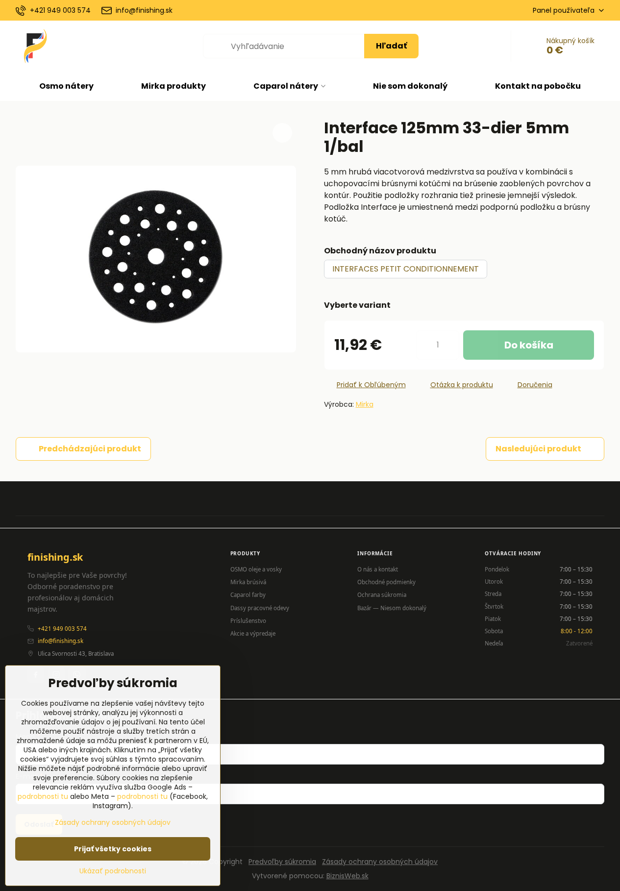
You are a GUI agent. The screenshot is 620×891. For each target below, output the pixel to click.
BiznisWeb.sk (347, 876)
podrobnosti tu (43, 796)
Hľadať (391, 45)
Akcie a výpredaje (252, 633)
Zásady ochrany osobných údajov (380, 861)
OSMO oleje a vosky (256, 569)
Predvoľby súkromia (282, 861)
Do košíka (528, 345)
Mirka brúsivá (248, 582)
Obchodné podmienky (386, 582)
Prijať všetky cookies (112, 849)
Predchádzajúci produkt (90, 448)
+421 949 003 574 (62, 628)
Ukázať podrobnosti (112, 871)
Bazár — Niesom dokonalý (391, 608)
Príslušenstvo (248, 620)
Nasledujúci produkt (538, 448)
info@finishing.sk (60, 640)
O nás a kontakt (377, 569)
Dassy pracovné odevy (259, 608)
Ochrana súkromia (381, 594)
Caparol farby (248, 594)
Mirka (364, 404)
